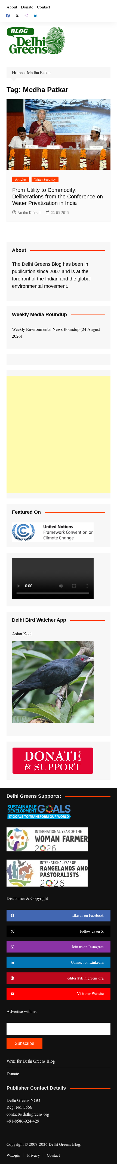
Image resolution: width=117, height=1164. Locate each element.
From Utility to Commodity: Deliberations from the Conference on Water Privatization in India (57, 196)
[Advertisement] (58, 434)
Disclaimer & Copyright (27, 898)
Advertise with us (21, 1011)
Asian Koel (22, 633)
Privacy (33, 1155)
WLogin (13, 1155)
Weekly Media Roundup (39, 314)
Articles (20, 179)
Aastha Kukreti (29, 212)
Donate (27, 7)
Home (17, 72)
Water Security (45, 179)
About (12, 7)
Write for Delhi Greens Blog (31, 1061)
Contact (43, 7)
